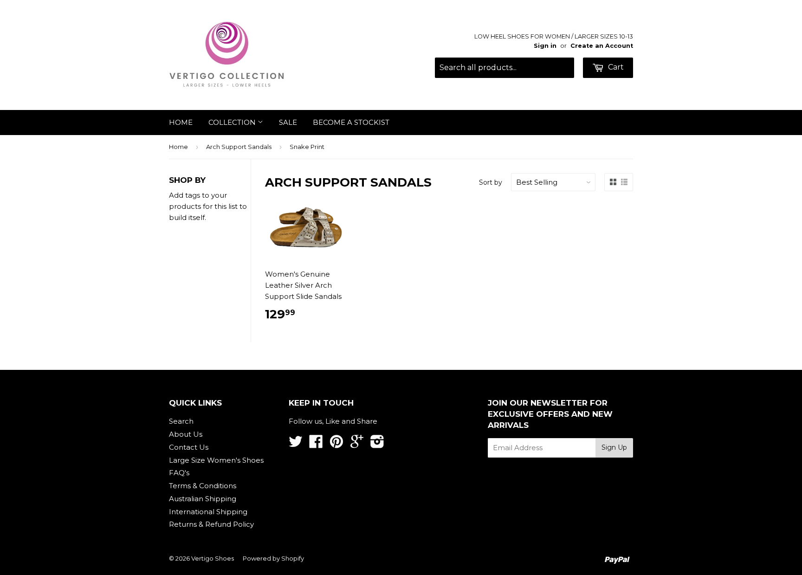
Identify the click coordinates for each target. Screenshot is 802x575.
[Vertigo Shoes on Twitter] (296, 444)
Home (181, 122)
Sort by (490, 182)
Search (181, 421)
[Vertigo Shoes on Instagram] (377, 444)
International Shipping (208, 511)
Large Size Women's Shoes (216, 460)
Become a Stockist (351, 122)
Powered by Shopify (273, 558)
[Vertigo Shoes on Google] (357, 444)
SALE (288, 122)
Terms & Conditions (202, 485)
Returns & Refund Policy (211, 524)
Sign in (545, 45)
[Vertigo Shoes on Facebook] (316, 444)
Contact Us (188, 447)
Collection (233, 122)
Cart (615, 67)
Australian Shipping (202, 498)
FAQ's (179, 472)
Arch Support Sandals (239, 146)
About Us (185, 434)
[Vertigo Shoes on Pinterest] (336, 444)
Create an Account (601, 45)
